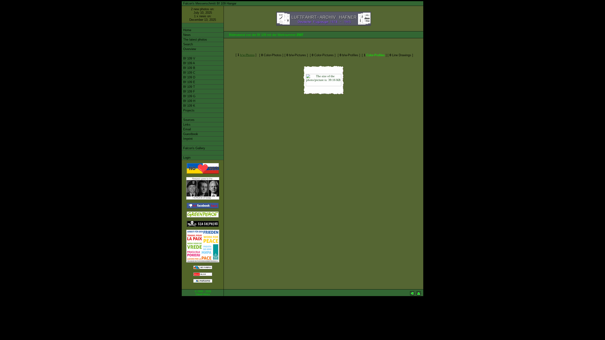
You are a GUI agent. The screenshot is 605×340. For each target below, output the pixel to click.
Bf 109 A (188, 63)
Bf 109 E (188, 82)
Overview (189, 49)
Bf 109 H (188, 101)
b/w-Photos (247, 55)
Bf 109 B (188, 68)
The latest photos (194, 39)
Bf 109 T (188, 87)
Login (186, 157)
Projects (188, 110)
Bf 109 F (188, 91)
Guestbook (190, 134)
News (186, 35)
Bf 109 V (188, 58)
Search (187, 44)
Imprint (187, 138)
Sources (188, 120)
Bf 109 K (188, 105)
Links (186, 124)
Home (186, 30)
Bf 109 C (188, 72)
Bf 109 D (188, 77)
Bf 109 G (188, 96)
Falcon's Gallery (193, 148)
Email (186, 129)
